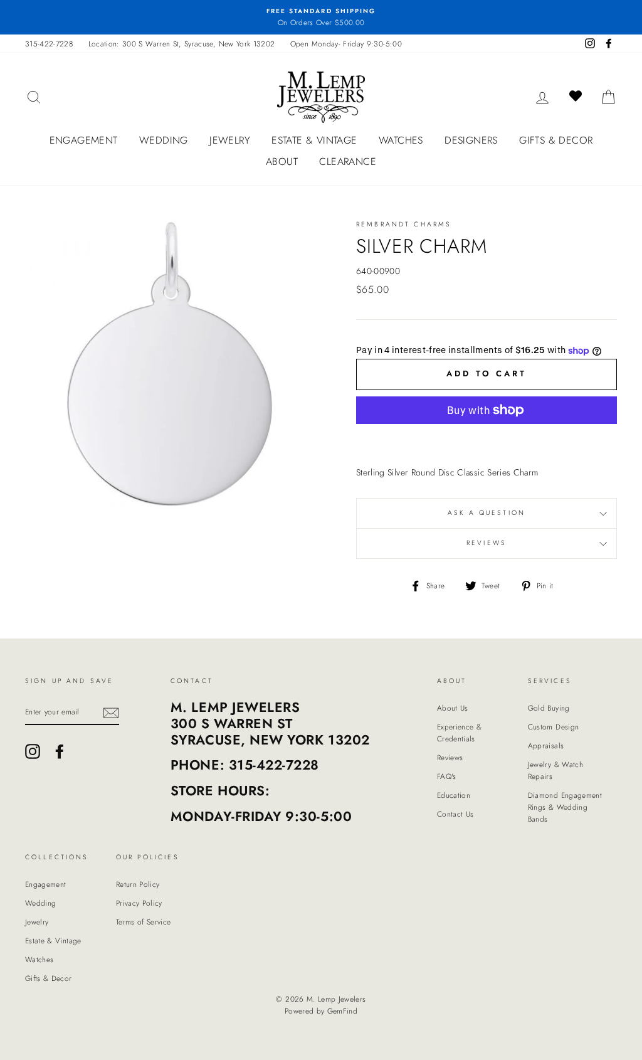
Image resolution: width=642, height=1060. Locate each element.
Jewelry (229, 140)
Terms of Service (143, 921)
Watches (401, 140)
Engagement (84, 140)
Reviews (450, 757)
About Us (452, 707)
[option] (321, 17)
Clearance (347, 161)
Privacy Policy (139, 903)
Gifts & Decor (555, 140)
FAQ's (446, 776)
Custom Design (553, 726)
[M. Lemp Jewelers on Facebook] (59, 751)
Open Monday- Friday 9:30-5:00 (346, 43)
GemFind (342, 1011)
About (282, 161)
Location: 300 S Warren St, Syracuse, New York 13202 (181, 43)
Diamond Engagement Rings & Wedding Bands (565, 807)
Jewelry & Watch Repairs (555, 770)
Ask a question (486, 512)
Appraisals (546, 745)
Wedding (163, 140)
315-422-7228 (49, 43)
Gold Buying (549, 707)
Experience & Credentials (459, 732)
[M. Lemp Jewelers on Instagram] (32, 751)
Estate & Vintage (314, 140)
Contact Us (455, 813)
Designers (471, 140)
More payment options (486, 439)
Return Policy (138, 884)
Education (453, 795)
